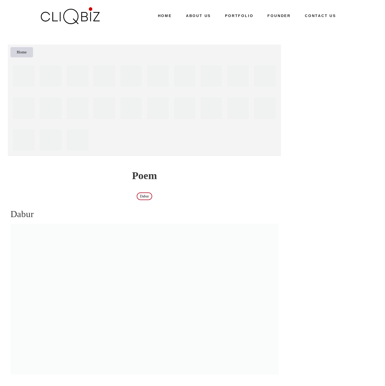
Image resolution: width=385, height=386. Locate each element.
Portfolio (239, 16)
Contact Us (320, 16)
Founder (279, 16)
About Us (198, 16)
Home (165, 16)
